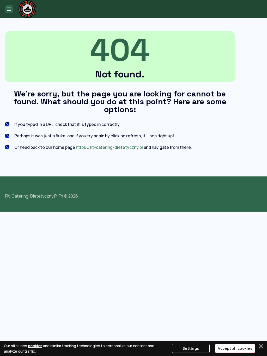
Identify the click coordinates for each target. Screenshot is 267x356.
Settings (191, 348)
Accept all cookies (235, 348)
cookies (35, 345)
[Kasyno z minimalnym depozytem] (27, 9)
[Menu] (9, 9)
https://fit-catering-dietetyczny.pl (109, 147)
